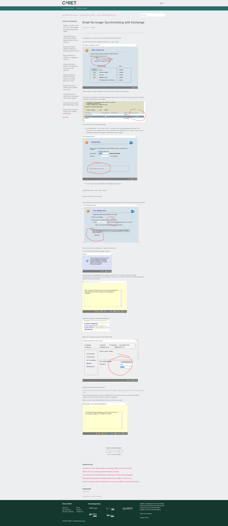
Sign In (162, 3)
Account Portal (68, 8)
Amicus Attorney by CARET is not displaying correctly (70, 57)
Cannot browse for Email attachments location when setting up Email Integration (108, 475)
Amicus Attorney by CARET (87, 15)
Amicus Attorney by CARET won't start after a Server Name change (71, 96)
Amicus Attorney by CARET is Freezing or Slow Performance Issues (71, 49)
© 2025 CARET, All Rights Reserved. (73, 521)
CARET (69, 504)
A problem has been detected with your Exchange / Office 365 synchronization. (107, 468)
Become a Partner (68, 511)
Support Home (81, 8)
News (78, 507)
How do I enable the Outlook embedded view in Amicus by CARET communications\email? (111, 481)
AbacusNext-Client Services (70, 15)
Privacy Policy (144, 517)
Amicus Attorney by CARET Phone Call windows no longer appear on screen (69, 78)
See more (65, 117)
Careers (78, 510)
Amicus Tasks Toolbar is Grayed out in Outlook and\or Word (70, 111)
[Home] (69, 4)
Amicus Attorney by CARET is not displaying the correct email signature (70, 67)
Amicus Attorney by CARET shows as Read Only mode (70, 87)
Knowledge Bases (94, 504)
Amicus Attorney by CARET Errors (106, 15)
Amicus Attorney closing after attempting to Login (70, 104)
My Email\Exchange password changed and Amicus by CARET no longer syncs (107, 478)
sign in (88, 496)
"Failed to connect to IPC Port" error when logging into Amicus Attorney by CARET (71, 28)
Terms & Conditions (146, 513)
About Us (65, 507)
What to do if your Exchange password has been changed (101, 471)
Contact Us (79, 511)
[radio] (109, 451)
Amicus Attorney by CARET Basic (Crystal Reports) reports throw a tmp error (70, 39)
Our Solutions (66, 510)
